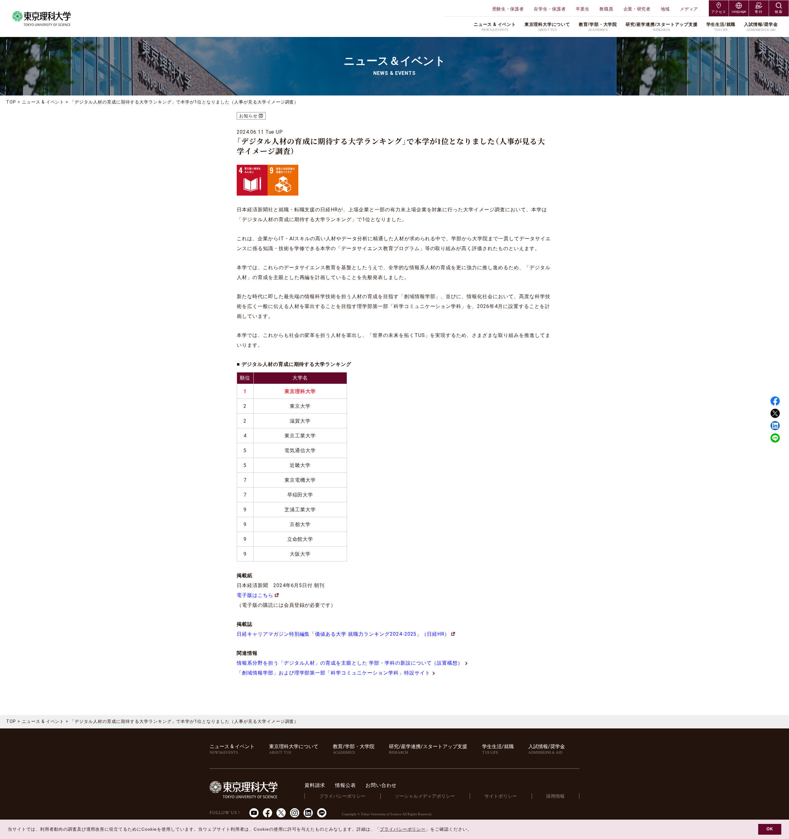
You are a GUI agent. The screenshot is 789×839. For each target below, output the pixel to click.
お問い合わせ (381, 785)
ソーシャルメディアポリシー (425, 796)
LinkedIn (308, 812)
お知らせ (248, 116)
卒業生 (582, 8)
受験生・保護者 (508, 8)
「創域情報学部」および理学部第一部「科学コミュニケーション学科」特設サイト (333, 673)
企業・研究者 (637, 8)
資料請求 (315, 785)
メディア (689, 8)
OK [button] (770, 829)
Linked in (775, 425)
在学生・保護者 (550, 8)
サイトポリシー (500, 796)
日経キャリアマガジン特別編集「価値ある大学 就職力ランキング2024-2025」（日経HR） (343, 634)
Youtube (254, 812)
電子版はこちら (255, 595)
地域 (665, 8)
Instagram (294, 812)
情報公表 (345, 785)
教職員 (606, 8)
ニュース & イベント (43, 101)
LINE (775, 438)
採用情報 (555, 796)
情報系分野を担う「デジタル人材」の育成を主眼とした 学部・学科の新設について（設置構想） (350, 663)
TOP (11, 101)
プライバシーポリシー (342, 796)
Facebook (775, 401)
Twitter (775, 413)
